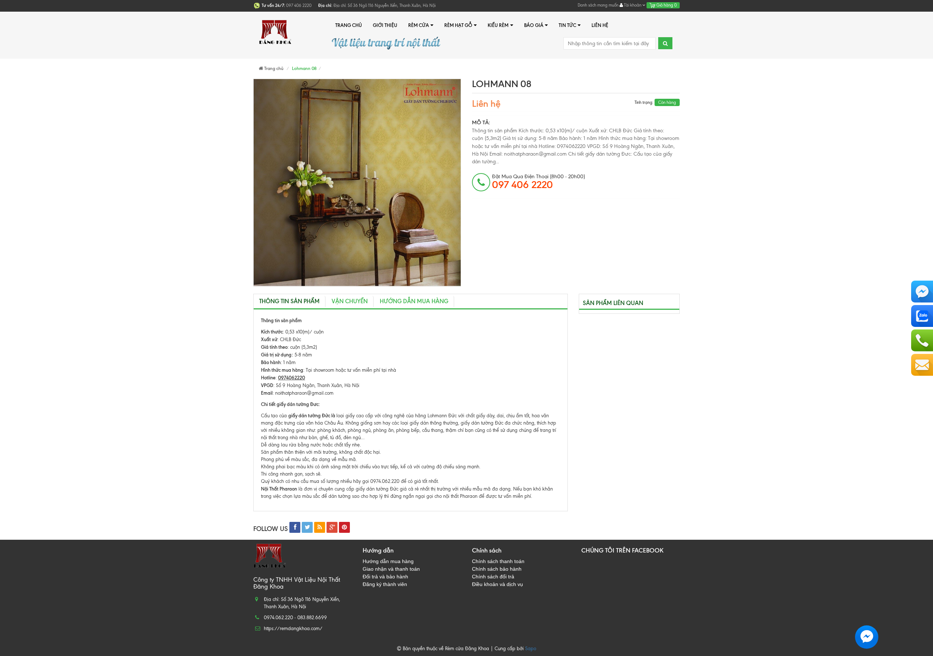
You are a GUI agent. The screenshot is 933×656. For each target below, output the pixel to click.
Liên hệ (600, 25)
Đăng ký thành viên (385, 584)
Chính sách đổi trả (493, 576)
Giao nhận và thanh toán (391, 569)
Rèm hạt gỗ (458, 25)
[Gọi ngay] (922, 340)
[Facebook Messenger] (922, 291)
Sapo (530, 648)
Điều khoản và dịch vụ (497, 584)
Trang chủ (348, 25)
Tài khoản (633, 5)
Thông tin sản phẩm (289, 301)
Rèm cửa (418, 25)
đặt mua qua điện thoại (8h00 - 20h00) (538, 181)
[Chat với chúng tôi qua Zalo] (922, 316)
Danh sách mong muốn (598, 5)
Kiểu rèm (498, 25)
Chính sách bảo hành (497, 569)
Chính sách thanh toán (498, 561)
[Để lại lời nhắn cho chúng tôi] (922, 365)
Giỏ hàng (666, 5)
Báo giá (533, 25)
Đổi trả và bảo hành (385, 576)
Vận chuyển (350, 301)
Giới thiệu (385, 25)
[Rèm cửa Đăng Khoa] (275, 25)
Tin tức (567, 25)
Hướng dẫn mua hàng (414, 301)
